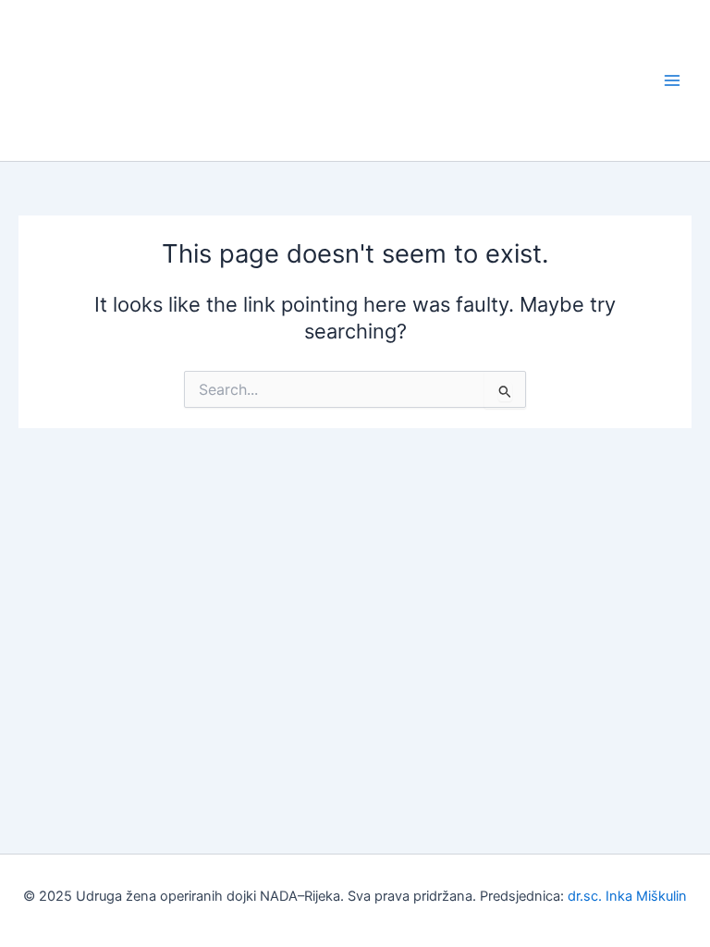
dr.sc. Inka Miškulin (627, 896)
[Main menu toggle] (672, 80)
